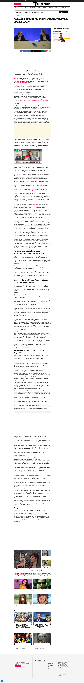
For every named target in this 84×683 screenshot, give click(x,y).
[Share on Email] (47, 51)
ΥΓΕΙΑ (56, 7)
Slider (36, 643)
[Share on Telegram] (45, 51)
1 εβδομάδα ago (22, 648)
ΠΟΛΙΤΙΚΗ (18, 15)
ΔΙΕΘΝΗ (25, 7)
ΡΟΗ (16, 7)
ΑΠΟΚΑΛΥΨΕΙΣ (32, 7)
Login (60, 0)
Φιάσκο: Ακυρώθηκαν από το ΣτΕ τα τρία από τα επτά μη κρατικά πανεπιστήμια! (41, 646)
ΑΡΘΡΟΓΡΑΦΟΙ (63, 7)
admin (18, 648)
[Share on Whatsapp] (42, 51)
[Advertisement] (32, 61)
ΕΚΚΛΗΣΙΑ (51, 7)
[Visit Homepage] (42, 4)
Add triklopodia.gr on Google (32, 70)
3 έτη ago (15, 24)
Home (15, 15)
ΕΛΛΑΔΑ (20, 7)
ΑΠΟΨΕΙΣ (38, 7)
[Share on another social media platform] (50, 51)
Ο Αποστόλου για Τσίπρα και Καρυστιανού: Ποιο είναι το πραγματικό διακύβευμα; (23, 646)
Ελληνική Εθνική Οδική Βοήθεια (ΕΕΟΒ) (50, 668)
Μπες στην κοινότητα (63, 12)
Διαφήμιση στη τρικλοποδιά (22, 0)
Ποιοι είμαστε (16, 0)
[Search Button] (69, 1)
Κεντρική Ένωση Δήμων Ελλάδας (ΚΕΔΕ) (50, 663)
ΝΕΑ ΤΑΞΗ (44, 7)
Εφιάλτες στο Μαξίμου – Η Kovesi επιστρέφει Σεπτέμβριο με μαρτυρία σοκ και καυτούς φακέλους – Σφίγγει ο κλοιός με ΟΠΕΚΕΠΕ (41, 626)
